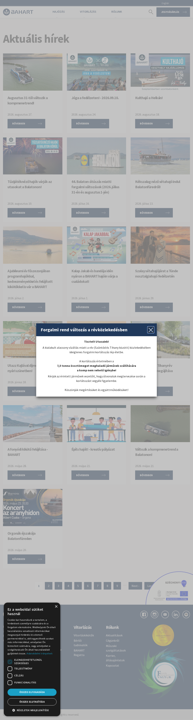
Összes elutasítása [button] (32, 701)
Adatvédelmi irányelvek (39, 653)
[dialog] (32, 659)
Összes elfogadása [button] (32, 692)
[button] (32, 710)
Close (151, 330)
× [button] (56, 606)
